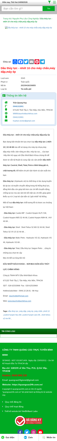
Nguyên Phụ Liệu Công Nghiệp (26, 19)
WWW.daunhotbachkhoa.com (25, 114)
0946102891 (18, 106)
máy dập (22, 311)
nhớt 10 (46, 311)
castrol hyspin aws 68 (31, 315)
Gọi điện (9, 437)
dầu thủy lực (13, 311)
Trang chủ (7, 19)
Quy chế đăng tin (13, 402)
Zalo (30, 437)
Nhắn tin (50, 437)
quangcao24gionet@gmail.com (24, 380)
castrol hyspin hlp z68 (12, 315)
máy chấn (38, 311)
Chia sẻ (7, 62)
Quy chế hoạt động (14, 406)
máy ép (30, 311)
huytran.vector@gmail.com (24, 121)
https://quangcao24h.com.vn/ (27, 384)
